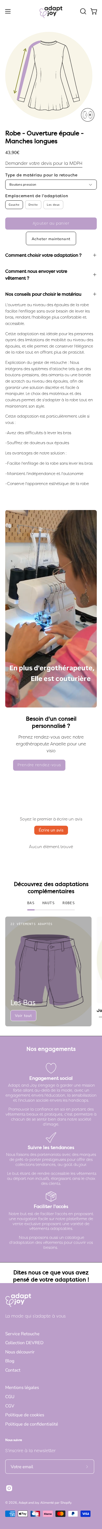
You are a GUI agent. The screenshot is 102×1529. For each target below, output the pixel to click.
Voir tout (23, 1015)
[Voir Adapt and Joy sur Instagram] (9, 1488)
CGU (9, 1397)
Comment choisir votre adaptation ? (43, 255)
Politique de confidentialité (31, 1424)
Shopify (65, 1502)
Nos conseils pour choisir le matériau (43, 294)
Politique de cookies (24, 1415)
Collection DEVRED (24, 1343)
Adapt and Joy (29, 1502)
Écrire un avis (51, 830)
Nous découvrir (20, 1352)
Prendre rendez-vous (39, 765)
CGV (9, 1406)
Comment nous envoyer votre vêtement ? (36, 275)
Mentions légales (22, 1387)
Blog (9, 1361)
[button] (82, 11)
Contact (12, 1370)
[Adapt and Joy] (51, 11)
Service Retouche (22, 1334)
